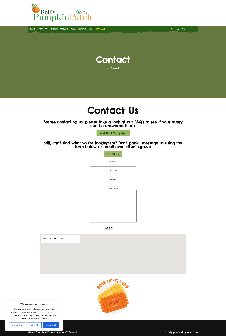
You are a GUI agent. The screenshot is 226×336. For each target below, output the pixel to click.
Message (113, 188)
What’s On (43, 29)
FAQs (91, 29)
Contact (100, 29)
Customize (17, 325)
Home (32, 29)
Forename (113, 161)
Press (73, 29)
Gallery (64, 29)
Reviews (82, 29)
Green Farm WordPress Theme (44, 332)
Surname (113, 170)
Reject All (33, 325)
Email (113, 179)
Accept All (51, 325)
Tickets (54, 29)
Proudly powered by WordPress (181, 332)
